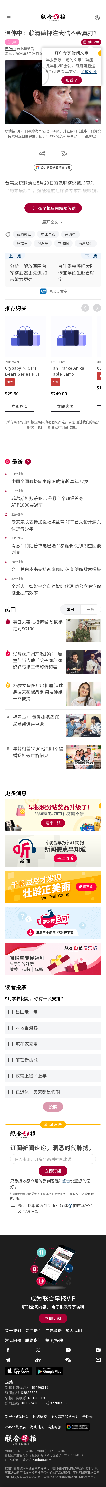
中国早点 (48, 234)
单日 (70, 609)
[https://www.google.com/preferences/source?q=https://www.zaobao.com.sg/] (77, 1427)
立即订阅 (53, 1318)
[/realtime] (28, 462)
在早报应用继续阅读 (57, 208)
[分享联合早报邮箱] (98, 1360)
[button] (70, 1205)
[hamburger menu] (8, 17)
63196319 (40, 1387)
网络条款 (40, 1416)
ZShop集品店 (15, 1426)
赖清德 (70, 234)
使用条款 (69, 1194)
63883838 (29, 1392)
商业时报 (54, 1426)
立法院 (63, 243)
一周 (91, 609)
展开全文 (50, 222)
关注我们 (33, 1330)
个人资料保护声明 (64, 1416)
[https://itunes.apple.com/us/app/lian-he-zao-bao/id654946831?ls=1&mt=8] (18, 1371)
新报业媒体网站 (17, 1416)
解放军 (22, 243)
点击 (66, 1181)
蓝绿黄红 (24, 234)
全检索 (87, 1416)
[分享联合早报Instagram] (98, 1350)
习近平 (42, 243)
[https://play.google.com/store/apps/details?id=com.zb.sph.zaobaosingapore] (49, 1371)
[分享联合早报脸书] (8, 1350)
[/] (53, 17)
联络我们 (33, 1340)
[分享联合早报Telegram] (8, 1360)
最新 (17, 461)
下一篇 (91, 256)
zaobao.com (42, 1459)
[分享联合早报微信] (68, 1360)
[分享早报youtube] (68, 1350)
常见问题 (13, 1340)
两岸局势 (86, 243)
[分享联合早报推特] (38, 1350)
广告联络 (53, 1330)
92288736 (58, 1403)
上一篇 (15, 256)
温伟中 (10, 48)
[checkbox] (13, 1208)
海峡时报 (37, 1426)
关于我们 (13, 1330)
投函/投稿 (54, 1340)
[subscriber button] (97, 17)
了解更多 (89, 71)
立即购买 (19, 406)
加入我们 (74, 1330)
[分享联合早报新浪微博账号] (38, 1360)
